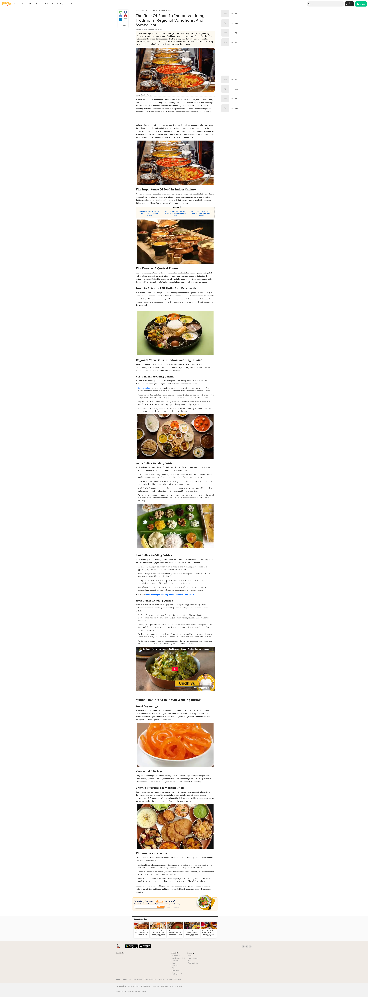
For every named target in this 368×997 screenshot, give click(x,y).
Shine (171, 986)
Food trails (175, 970)
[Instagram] (250, 946)
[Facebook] (243, 946)
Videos (67, 4)
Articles (21, 4)
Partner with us (193, 963)
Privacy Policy (126, 979)
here (180, 907)
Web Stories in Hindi (178, 958)
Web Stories (30, 4)
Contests (48, 4)
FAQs (189, 960)
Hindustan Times (133, 986)
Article (142, 10)
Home (16, 4)
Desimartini (164, 986)
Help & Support (193, 958)
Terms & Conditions (150, 979)
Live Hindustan (146, 986)
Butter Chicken (144, 388)
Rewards (55, 4)
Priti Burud (142, 29)
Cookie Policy (137, 979)
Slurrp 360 (175, 965)
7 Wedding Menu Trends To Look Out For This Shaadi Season (149, 213)
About (190, 955)
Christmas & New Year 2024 (177, 974)
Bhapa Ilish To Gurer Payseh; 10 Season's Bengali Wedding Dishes (175, 213)
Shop (61, 4)
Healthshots (179, 986)
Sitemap (161, 979)
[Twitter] (246, 946)
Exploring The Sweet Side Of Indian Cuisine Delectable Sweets (201, 213)
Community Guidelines (173, 979)
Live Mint (156, 986)
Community (39, 4)
